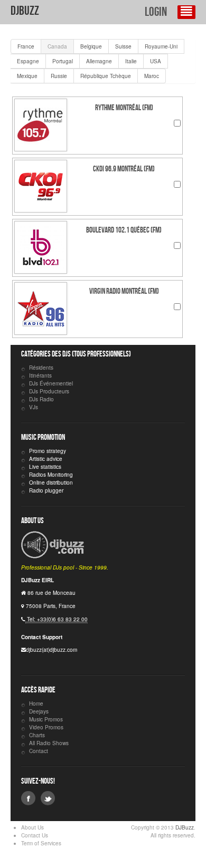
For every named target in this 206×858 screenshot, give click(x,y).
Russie (59, 76)
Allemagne (99, 61)
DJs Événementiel (51, 383)
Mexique (27, 76)
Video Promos (46, 727)
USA (155, 61)
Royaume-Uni (161, 46)
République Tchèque (105, 76)
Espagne (28, 61)
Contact (38, 751)
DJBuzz (25, 10)
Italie (131, 61)
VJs (33, 407)
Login (156, 12)
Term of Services (41, 843)
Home (36, 703)
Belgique (91, 46)
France (25, 46)
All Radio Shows (49, 743)
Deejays (39, 711)
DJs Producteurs (49, 391)
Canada (57, 46)
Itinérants (40, 375)
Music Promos (46, 719)
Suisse (123, 46)
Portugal (62, 61)
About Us (32, 827)
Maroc (151, 76)
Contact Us (34, 835)
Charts (37, 735)
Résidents (41, 367)
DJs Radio (41, 399)
